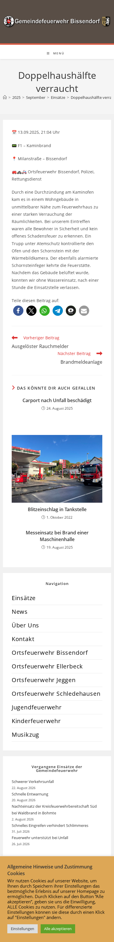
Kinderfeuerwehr (36, 721)
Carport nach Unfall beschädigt (57, 400)
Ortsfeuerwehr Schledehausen (56, 693)
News (20, 611)
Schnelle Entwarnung (30, 794)
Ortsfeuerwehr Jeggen (44, 680)
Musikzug (25, 734)
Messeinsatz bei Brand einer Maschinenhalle (57, 535)
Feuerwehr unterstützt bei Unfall (40, 837)
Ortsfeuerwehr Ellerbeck (47, 666)
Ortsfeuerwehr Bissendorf (50, 652)
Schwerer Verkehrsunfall (33, 781)
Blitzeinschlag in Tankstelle (57, 509)
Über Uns (25, 625)
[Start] (5, 97)
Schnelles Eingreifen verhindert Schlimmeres (50, 825)
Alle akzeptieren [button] (58, 928)
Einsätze (24, 598)
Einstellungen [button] (22, 928)
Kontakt (23, 639)
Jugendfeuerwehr (37, 707)
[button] (18, 311)
